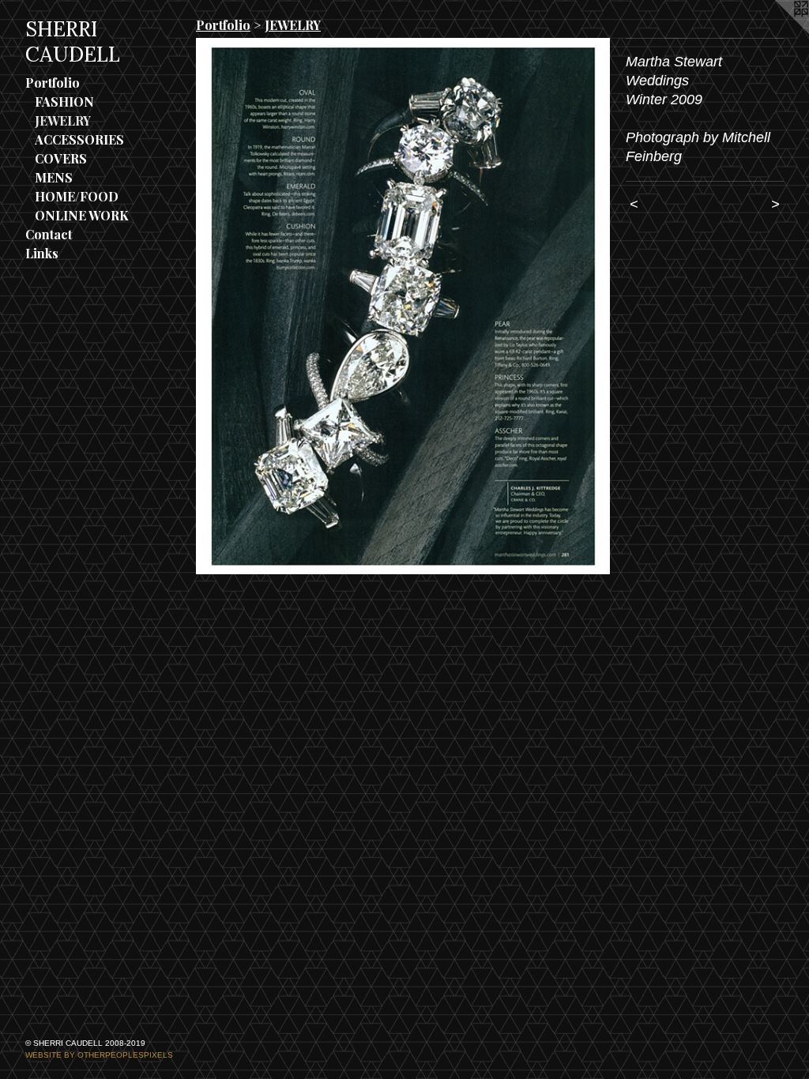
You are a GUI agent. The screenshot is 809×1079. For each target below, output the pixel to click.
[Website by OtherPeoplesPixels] (777, 31)
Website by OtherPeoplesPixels (99, 1055)
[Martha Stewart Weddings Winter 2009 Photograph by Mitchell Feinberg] (403, 306)
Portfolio (52, 82)
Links (41, 253)
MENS (54, 177)
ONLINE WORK (82, 215)
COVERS (61, 158)
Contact (48, 234)
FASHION (64, 101)
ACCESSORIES (79, 139)
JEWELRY (63, 120)
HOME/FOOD (77, 196)
